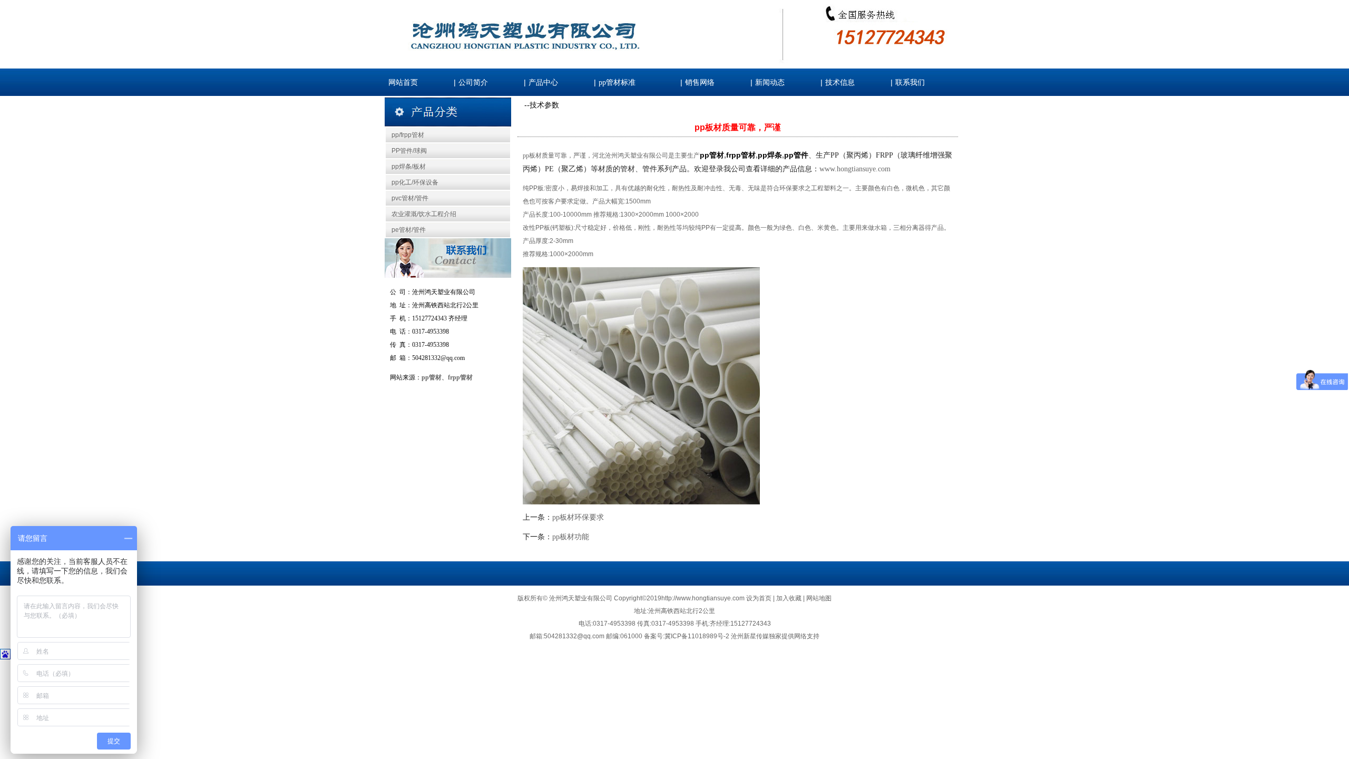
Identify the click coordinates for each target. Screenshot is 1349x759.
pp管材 (432, 377)
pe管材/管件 (409, 229)
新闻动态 (770, 82)
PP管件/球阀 (409, 150)
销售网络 (700, 82)
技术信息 (840, 82)
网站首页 (403, 82)
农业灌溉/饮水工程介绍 (424, 214)
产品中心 (543, 82)
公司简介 (473, 82)
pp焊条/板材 (409, 166)
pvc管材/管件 (410, 198)
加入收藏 (789, 598)
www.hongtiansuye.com (855, 169)
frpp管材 (460, 377)
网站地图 (819, 598)
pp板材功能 (570, 537)
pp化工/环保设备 (415, 182)
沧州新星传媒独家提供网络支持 (775, 636)
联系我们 (910, 82)
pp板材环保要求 (578, 517)
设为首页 (759, 598)
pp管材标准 (617, 82)
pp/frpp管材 (408, 135)
